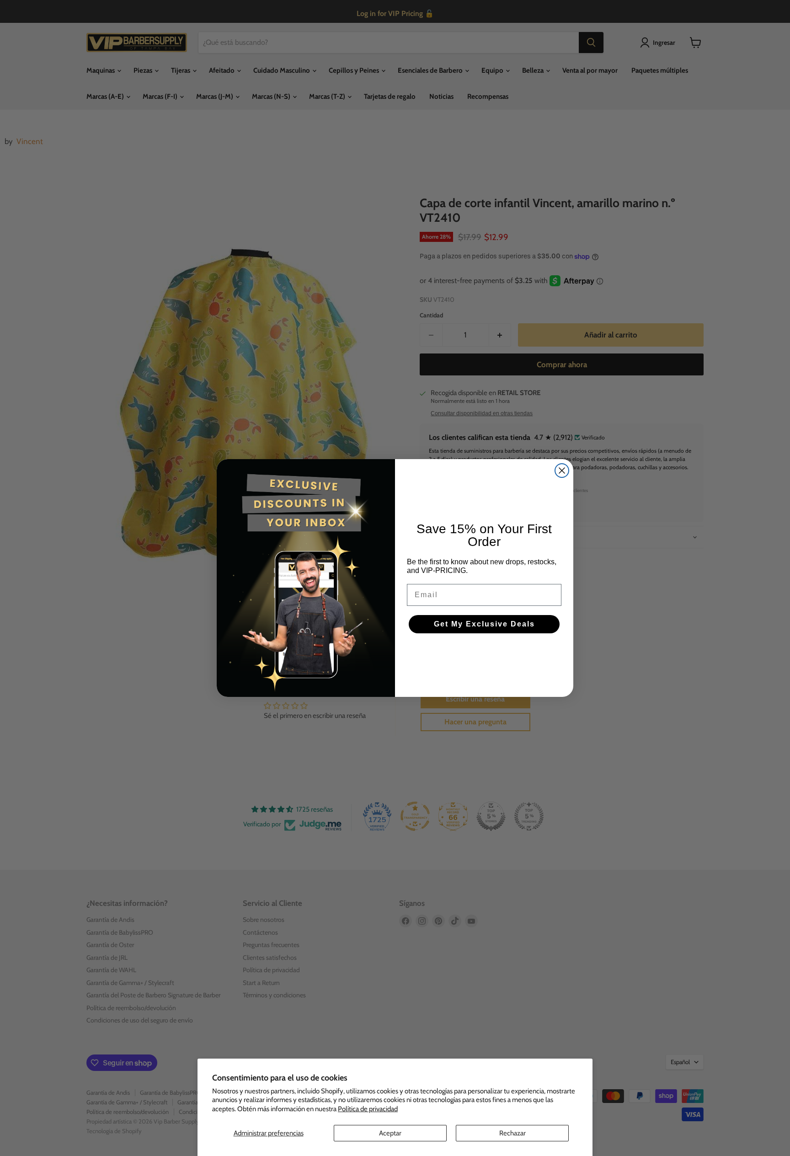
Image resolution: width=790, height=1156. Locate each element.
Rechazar (512, 1133)
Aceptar (390, 1133)
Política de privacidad (368, 1109)
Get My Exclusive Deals (484, 624)
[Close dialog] (562, 470)
